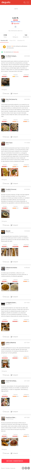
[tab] (4, 40)
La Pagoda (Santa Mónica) (11, 302)
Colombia (8, 468)
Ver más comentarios (14, 461)
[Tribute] (5, 402)
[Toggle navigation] (28, 2)
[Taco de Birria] (14, 172)
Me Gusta (6, 93)
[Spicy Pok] (5, 127)
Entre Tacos (9, 143)
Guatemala (13, 468)
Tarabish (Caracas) (11, 189)
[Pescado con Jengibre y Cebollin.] (5, 327)
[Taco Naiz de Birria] (5, 172)
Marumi (8, 231)
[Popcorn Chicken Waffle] (14, 442)
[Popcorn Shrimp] (14, 127)
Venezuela (16, 52)
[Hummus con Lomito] (5, 213)
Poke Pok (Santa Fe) (11, 99)
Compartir (15, 93)
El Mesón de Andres (11, 267)
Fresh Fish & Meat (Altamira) (11, 381)
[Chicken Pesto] (5, 442)
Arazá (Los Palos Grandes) (11, 417)
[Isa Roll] (5, 252)
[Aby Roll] (14, 252)
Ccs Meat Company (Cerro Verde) (11, 56)
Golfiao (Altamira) (11, 342)
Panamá (3, 468)
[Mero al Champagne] (14, 287)
